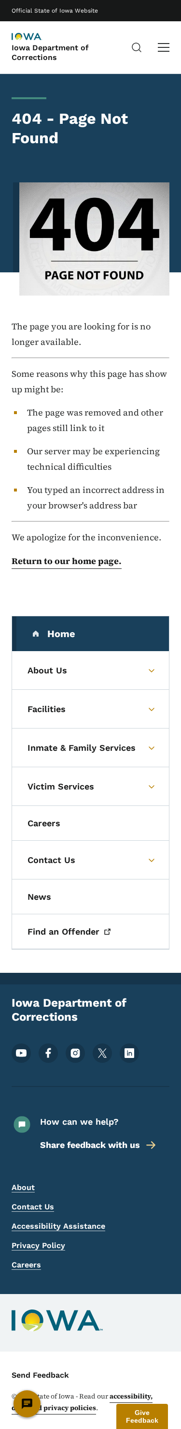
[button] (142, 1416)
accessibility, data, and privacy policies (82, 1402)
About (23, 1187)
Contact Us (33, 1206)
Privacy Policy (38, 1245)
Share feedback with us (90, 1145)
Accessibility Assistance (58, 1226)
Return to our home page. (67, 561)
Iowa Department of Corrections (50, 52)
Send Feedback (40, 1375)
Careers (26, 1264)
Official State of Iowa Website (55, 10)
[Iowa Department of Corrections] (36, 37)
